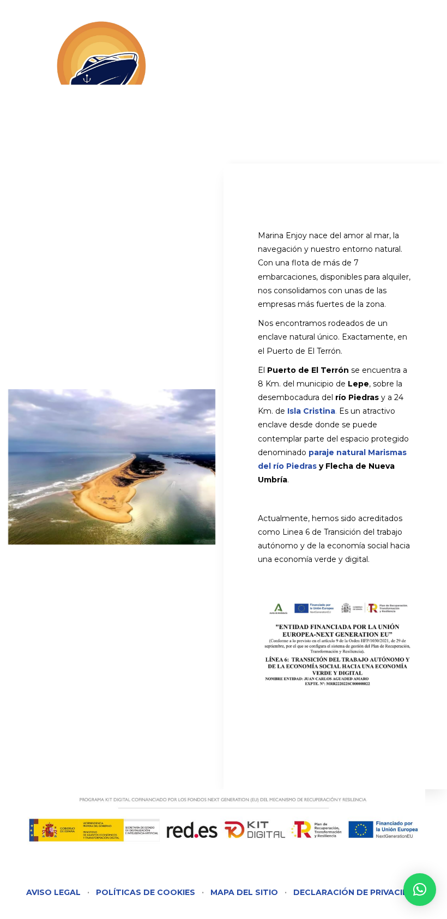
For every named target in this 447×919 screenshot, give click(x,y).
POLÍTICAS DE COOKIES (145, 892)
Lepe (358, 384)
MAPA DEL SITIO (244, 892)
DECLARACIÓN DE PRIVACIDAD (357, 892)
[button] (419, 889)
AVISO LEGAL (53, 892)
